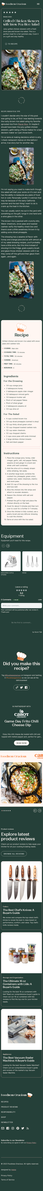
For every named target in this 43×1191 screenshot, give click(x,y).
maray (13, 1170)
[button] (38, 4)
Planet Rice (23, 124)
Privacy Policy (31, 1143)
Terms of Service (7, 1180)
